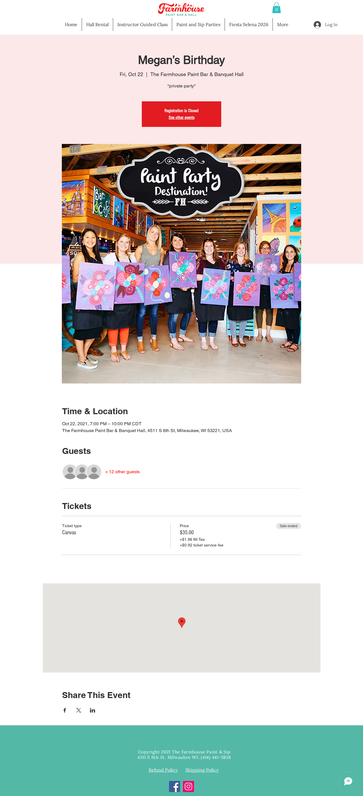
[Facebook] (174, 786)
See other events (182, 117)
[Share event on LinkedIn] (92, 710)
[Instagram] (188, 786)
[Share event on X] (78, 710)
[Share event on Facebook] (64, 710)
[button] (276, 7)
